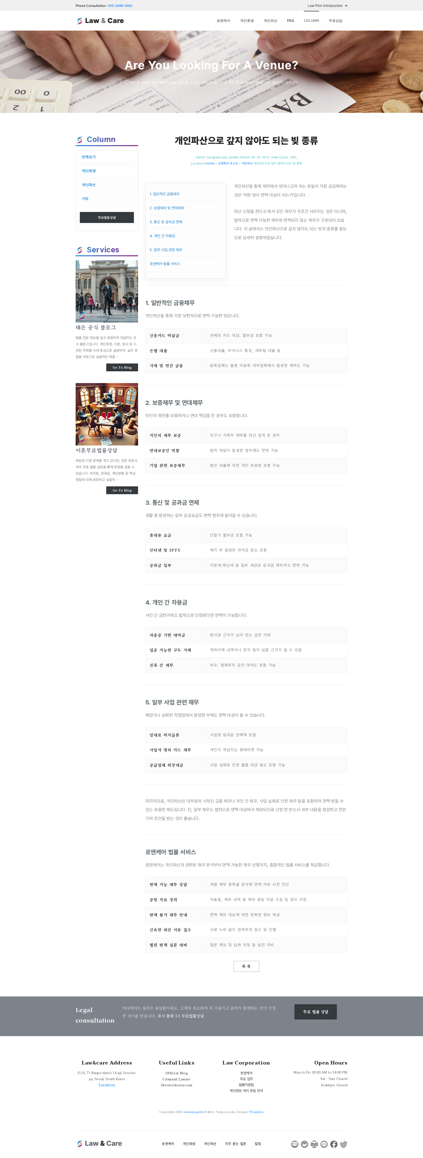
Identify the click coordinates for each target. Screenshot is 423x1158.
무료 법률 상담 (315, 1012)
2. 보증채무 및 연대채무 (167, 208)
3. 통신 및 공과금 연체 (166, 222)
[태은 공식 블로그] (107, 291)
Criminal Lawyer (176, 1079)
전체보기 (89, 157)
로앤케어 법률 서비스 (165, 263)
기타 (85, 199)
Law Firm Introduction (325, 5)
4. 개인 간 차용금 (162, 236)
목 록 (246, 966)
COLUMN (311, 20)
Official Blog (176, 1073)
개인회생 (247, 20)
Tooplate (256, 1112)
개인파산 (270, 20)
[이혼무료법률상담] (107, 414)
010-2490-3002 (120, 6)
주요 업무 (246, 1079)
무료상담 (335, 20)
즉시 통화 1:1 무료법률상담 (180, 1016)
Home (209, 163)
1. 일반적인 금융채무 (164, 194)
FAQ (290, 20)
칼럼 (258, 1144)
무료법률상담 (107, 217)
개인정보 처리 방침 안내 (246, 1090)
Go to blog (122, 367)
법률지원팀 (246, 1085)
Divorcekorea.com (176, 1085)
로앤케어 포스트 (228, 163)
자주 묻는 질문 (235, 1144)
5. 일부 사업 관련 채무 (166, 249)
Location (107, 1085)
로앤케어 (223, 20)
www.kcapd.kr (193, 1112)
